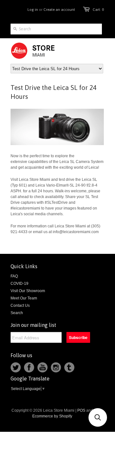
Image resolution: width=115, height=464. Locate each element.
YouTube (42, 367)
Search (17, 313)
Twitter (16, 367)
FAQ (14, 276)
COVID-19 (19, 283)
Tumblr (69, 367)
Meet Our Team (24, 298)
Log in (32, 9)
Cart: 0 (98, 9)
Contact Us (20, 305)
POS (81, 410)
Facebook (29, 367)
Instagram (56, 367)
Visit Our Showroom (28, 291)
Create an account (59, 9)
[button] (97, 417)
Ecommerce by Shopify (52, 416)
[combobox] (56, 29)
